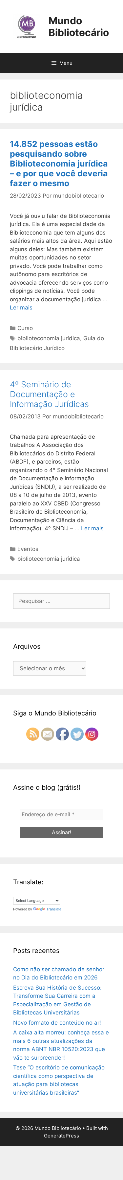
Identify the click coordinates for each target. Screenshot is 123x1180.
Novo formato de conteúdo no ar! (57, 1022)
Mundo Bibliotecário (79, 26)
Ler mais (21, 307)
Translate (53, 909)
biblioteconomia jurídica (48, 338)
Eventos (27, 549)
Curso (25, 328)
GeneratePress (61, 1136)
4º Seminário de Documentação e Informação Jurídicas (49, 394)
